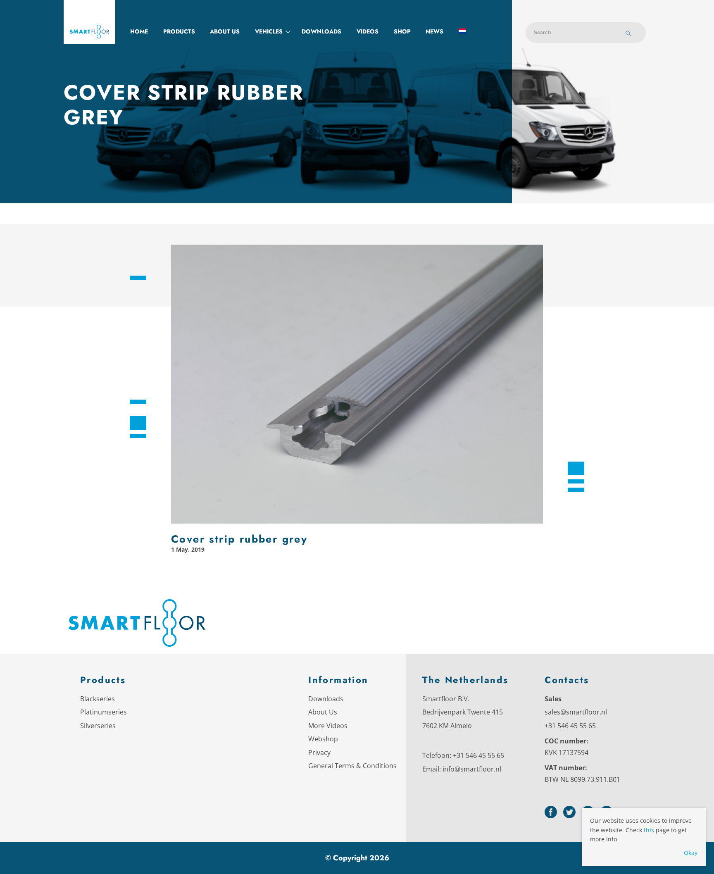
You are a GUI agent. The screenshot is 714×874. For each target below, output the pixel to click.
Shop (402, 31)
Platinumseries (103, 712)
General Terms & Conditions (352, 765)
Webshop (323, 738)
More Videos (327, 725)
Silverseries (98, 725)
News (434, 31)
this (649, 830)
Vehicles (269, 31)
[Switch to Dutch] (462, 31)
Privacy (319, 752)
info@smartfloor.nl (472, 769)
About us (225, 31)
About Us (322, 712)
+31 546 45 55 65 (478, 755)
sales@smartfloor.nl (576, 712)
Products (179, 31)
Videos (367, 31)
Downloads (321, 31)
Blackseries (97, 698)
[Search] (628, 34)
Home (139, 31)
